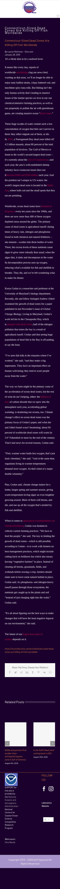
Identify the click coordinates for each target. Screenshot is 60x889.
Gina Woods (10, 842)
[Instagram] (51, 788)
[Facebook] (44, 788)
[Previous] (7, 743)
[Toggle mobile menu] (58, 16)
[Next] (52, 743)
